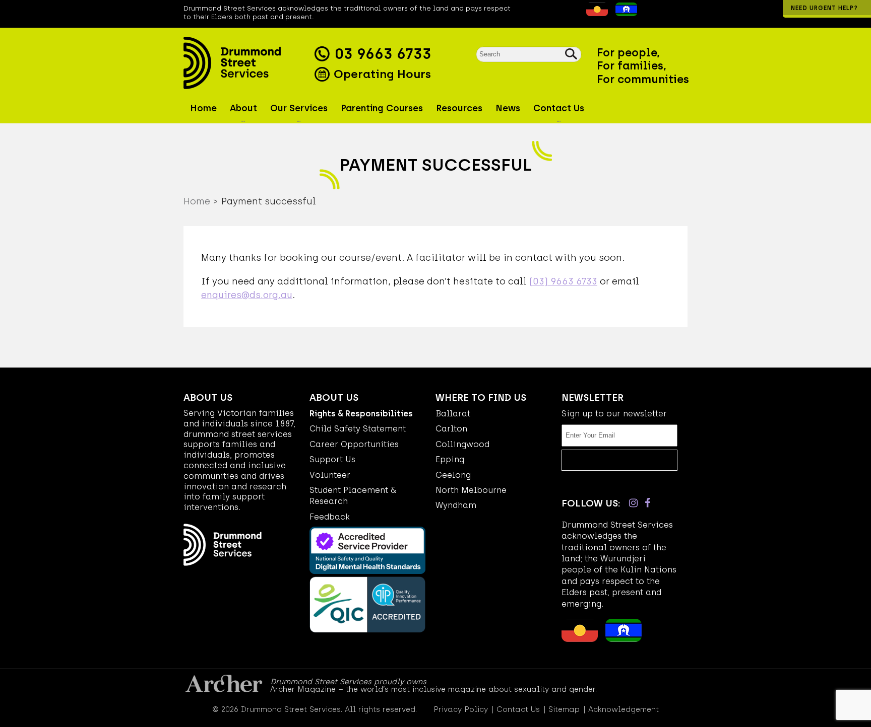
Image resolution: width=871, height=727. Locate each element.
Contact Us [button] (558, 108)
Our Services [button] (299, 108)
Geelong (453, 475)
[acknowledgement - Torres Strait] (623, 13)
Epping (450, 459)
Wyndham (456, 505)
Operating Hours (381, 74)
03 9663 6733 (382, 53)
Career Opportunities (354, 444)
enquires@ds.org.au (246, 295)
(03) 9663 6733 (563, 281)
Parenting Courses (382, 108)
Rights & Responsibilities (361, 413)
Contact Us (518, 709)
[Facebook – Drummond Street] (647, 503)
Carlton (451, 428)
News (507, 108)
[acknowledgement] (578, 13)
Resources (459, 108)
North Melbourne (471, 490)
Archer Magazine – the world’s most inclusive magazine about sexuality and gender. (433, 689)
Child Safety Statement (357, 428)
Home (203, 108)
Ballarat (453, 413)
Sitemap (564, 709)
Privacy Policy (460, 709)
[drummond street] (246, 63)
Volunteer (329, 475)
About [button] (243, 108)
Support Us (332, 459)
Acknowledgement (623, 709)
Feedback (329, 517)
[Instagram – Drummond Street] (633, 503)
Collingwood (462, 444)
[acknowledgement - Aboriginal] (594, 13)
